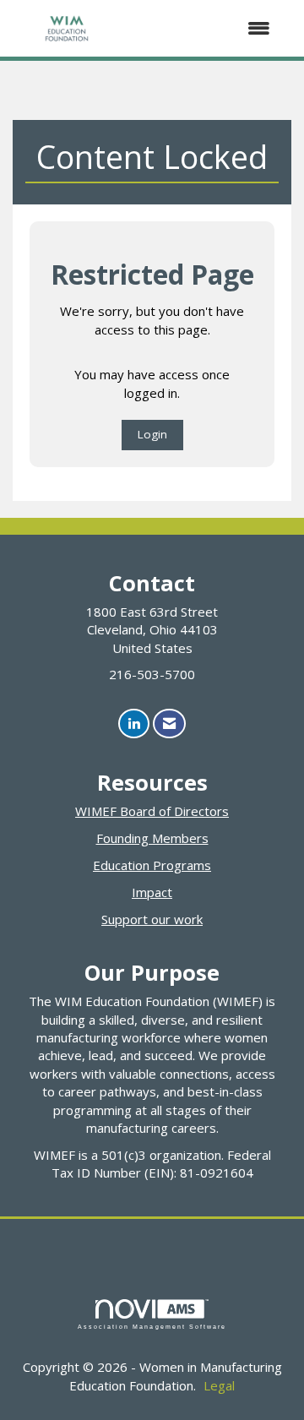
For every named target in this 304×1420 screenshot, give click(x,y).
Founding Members (152, 838)
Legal (219, 1385)
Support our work (152, 919)
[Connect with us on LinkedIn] (133, 723)
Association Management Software (152, 1327)
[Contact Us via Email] (169, 723)
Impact (152, 892)
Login (152, 434)
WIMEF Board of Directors (152, 810)
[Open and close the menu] (204, 28)
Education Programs (152, 865)
